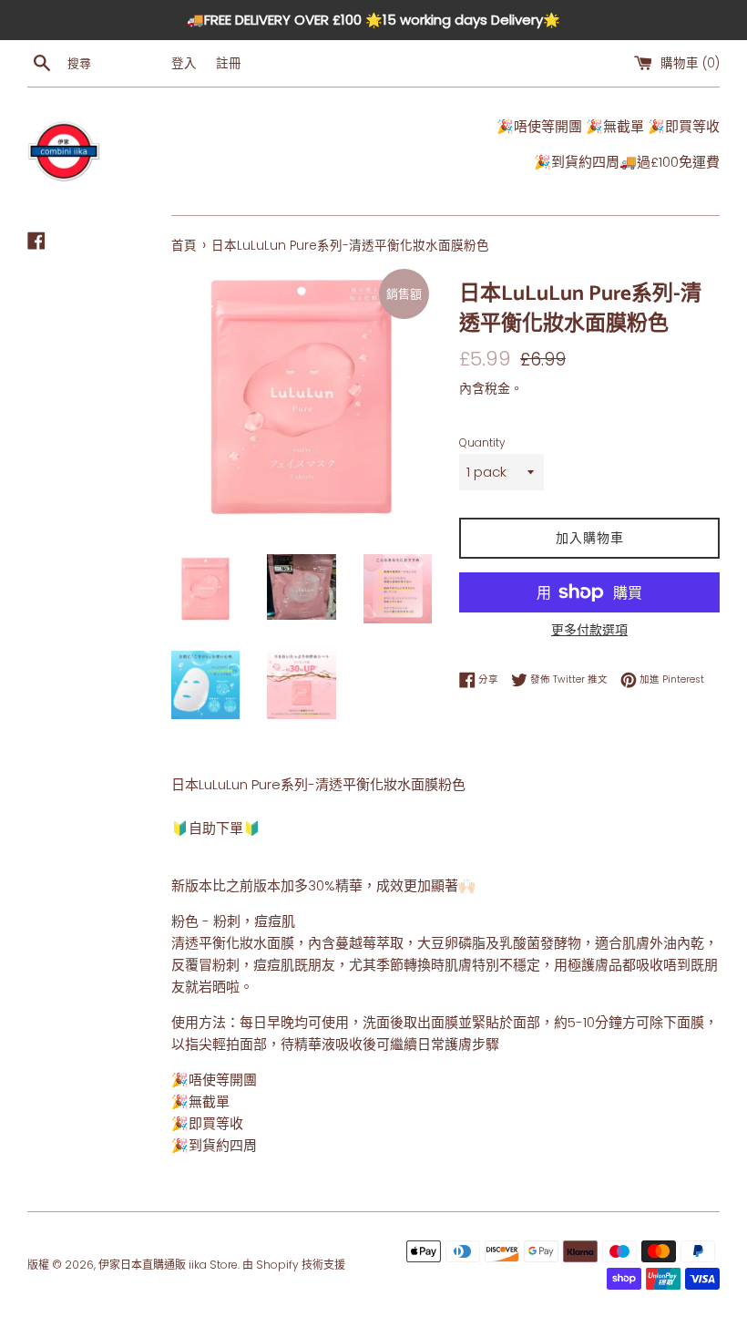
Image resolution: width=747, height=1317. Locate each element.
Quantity (482, 442)
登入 (184, 63)
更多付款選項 (589, 630)
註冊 (228, 63)
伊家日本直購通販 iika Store (168, 1264)
